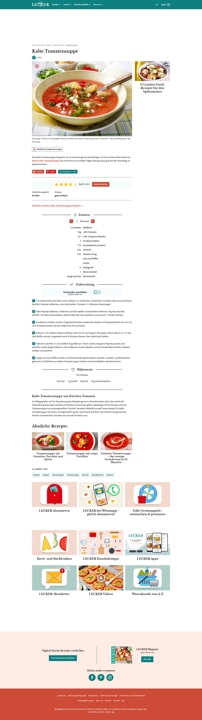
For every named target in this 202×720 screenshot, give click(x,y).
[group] (82, 448)
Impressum (61, 695)
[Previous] (34, 441)
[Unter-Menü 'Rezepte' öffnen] (60, 4)
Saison (66, 5)
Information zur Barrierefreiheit (132, 695)
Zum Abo (147, 659)
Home (34, 45)
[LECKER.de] (40, 4)
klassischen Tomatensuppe (45, 161)
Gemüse (85, 475)
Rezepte (55, 5)
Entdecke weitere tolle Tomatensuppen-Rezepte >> (57, 206)
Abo (123, 700)
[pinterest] (101, 677)
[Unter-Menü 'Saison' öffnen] (70, 4)
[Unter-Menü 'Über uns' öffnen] (102, 4)
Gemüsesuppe (58, 45)
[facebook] (92, 677)
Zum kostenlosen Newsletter (63, 658)
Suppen (48, 45)
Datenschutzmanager (109, 695)
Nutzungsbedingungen (77, 695)
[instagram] (109, 677)
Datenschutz (93, 695)
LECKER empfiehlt (81, 5)
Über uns (97, 5)
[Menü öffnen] (168, 4)
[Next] (130, 441)
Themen (108, 700)
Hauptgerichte (97, 475)
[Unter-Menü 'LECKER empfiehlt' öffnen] (90, 4)
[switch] (97, 292)
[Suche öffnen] (157, 5)
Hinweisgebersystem (86, 700)
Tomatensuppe (71, 45)
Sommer (110, 475)
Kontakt (116, 700)
